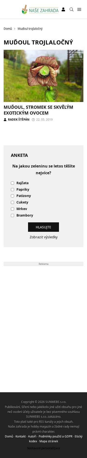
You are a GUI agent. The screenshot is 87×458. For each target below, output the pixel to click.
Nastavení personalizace (43, 448)
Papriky (22, 190)
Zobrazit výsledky (44, 237)
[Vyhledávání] (71, 9)
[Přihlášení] (63, 9)
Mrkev (21, 209)
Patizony (23, 196)
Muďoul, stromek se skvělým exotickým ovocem (38, 110)
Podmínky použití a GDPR (55, 436)
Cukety (22, 202)
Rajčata (22, 183)
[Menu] (79, 9)
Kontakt (20, 436)
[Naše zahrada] (40, 9)
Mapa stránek (48, 441)
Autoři (32, 436)
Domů (9, 436)
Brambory (24, 215)
